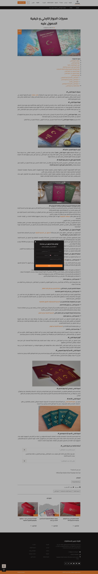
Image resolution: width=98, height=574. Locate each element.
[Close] (35, 241)
